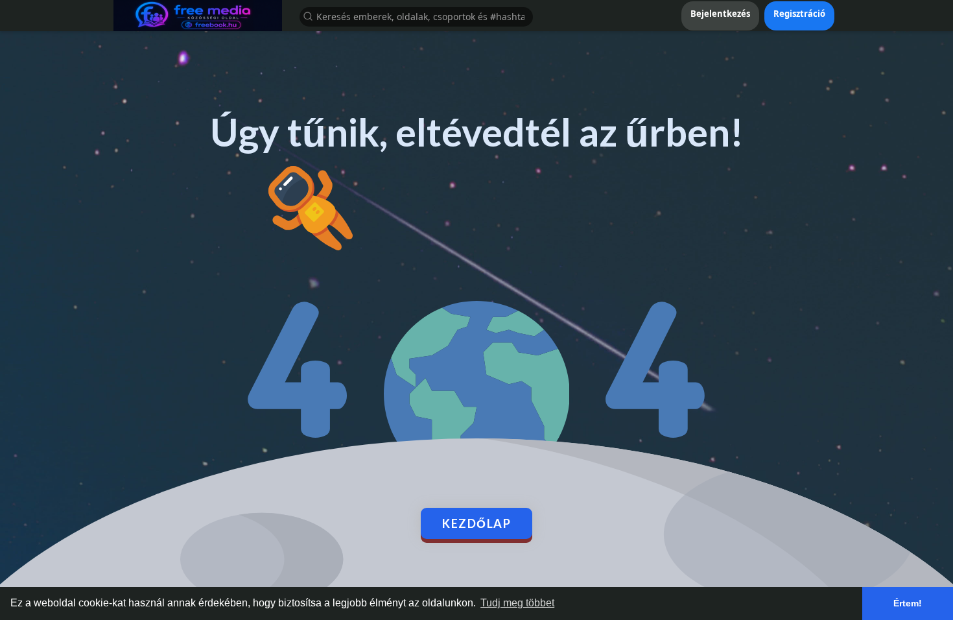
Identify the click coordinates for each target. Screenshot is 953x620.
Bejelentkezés (720, 13)
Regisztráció (799, 13)
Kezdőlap (476, 523)
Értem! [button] (907, 603)
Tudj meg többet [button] (517, 602)
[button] (416, 16)
